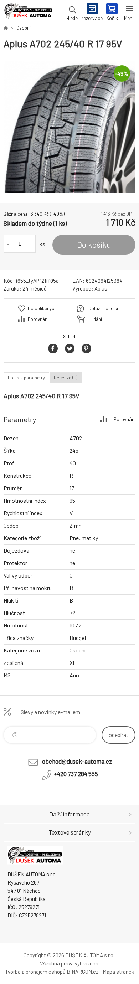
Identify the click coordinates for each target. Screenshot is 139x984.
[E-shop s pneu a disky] (6, 28)
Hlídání (95, 319)
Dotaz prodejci (103, 308)
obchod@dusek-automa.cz (77, 761)
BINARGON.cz (82, 971)
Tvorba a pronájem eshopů (35, 971)
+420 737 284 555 (76, 773)
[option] (69, 127)
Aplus (100, 288)
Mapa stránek (118, 971)
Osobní (23, 28)
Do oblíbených (42, 308)
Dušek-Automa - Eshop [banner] (28, 12)
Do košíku (94, 245)
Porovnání (38, 319)
